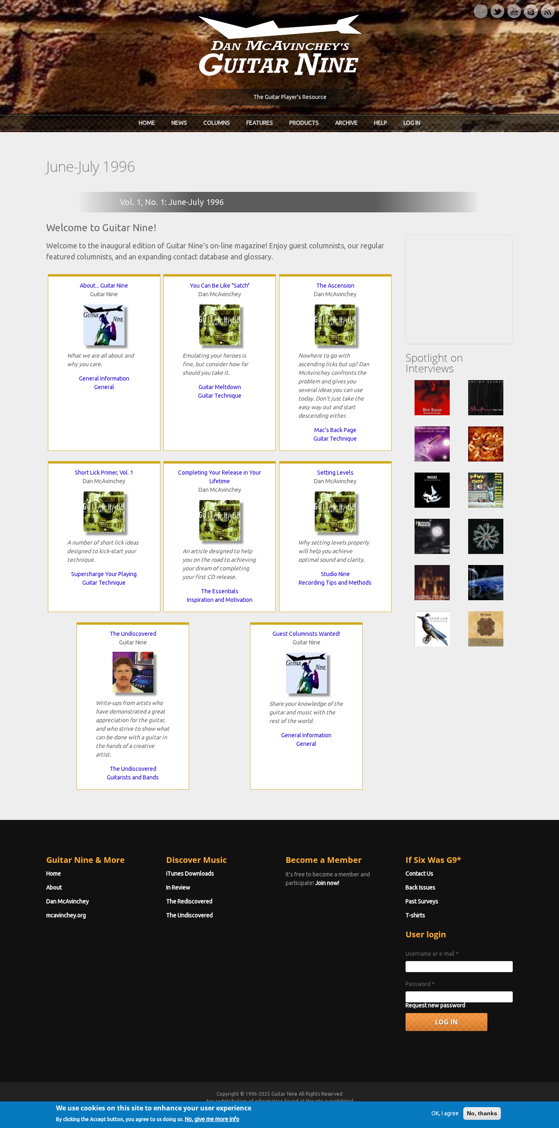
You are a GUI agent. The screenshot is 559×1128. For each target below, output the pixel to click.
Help (380, 122)
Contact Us (419, 873)
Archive (346, 122)
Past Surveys (422, 901)
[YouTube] (514, 11)
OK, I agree (445, 1113)
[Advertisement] (459, 288)
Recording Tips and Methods (335, 582)
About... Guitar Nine (104, 285)
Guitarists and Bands (133, 777)
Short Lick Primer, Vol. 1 (104, 472)
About (54, 887)
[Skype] (530, 11)
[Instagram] (480, 11)
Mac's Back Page (335, 430)
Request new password (435, 1005)
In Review (178, 887)
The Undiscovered (133, 633)
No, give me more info (212, 1118)
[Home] (279, 44)
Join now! (327, 883)
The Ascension (335, 285)
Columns (216, 122)
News (179, 122)
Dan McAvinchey (67, 901)
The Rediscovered (189, 901)
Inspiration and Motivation (219, 600)
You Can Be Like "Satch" (220, 285)
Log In (411, 122)
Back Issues (420, 887)
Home (147, 122)
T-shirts (415, 915)
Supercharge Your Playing (104, 574)
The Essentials (220, 591)
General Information (104, 378)
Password (420, 984)
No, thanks (482, 1113)
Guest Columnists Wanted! (306, 633)
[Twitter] (497, 11)
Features (259, 122)
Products (304, 122)
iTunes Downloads (190, 873)
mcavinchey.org (66, 915)
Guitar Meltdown (219, 387)
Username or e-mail (432, 953)
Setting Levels (335, 472)
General (104, 387)
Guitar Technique (219, 395)
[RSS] (547, 11)
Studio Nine (335, 574)
